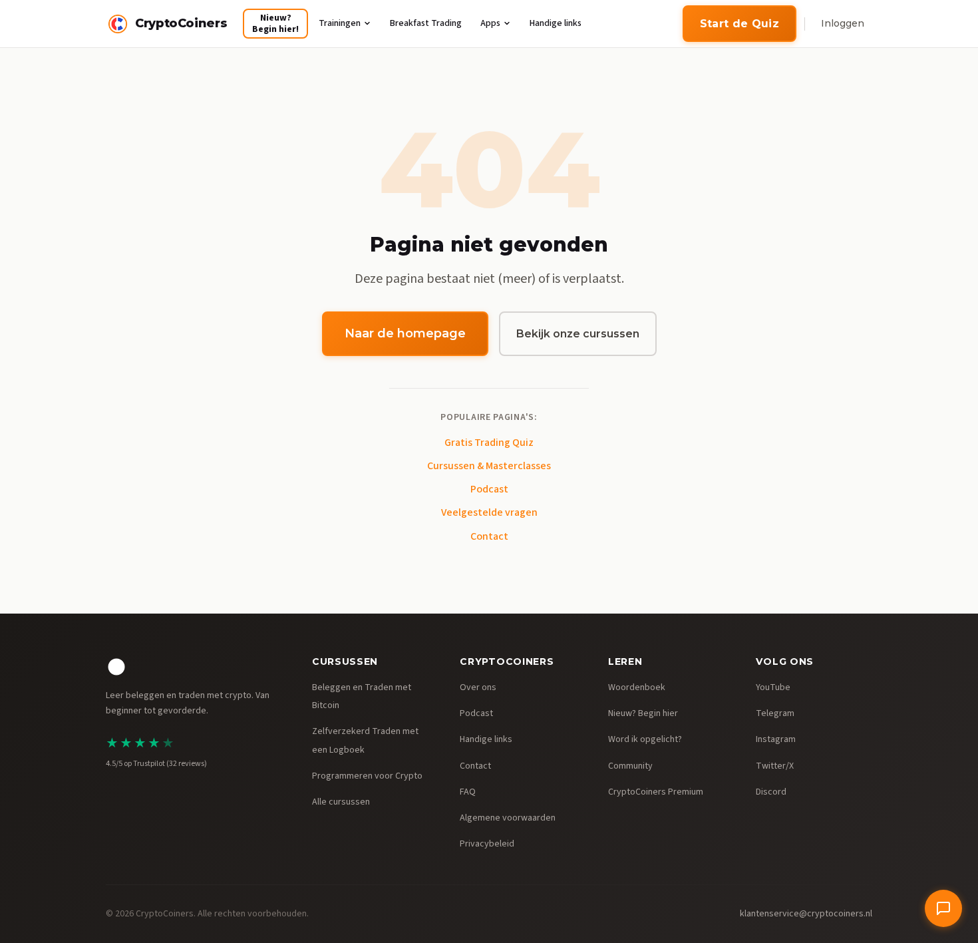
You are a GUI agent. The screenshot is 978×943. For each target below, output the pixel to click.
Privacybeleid (487, 843)
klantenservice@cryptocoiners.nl (806, 913)
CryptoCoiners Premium (655, 792)
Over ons (478, 687)
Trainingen (340, 23)
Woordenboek (636, 687)
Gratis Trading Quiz (489, 442)
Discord (771, 792)
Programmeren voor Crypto (367, 776)
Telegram (775, 713)
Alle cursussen (341, 802)
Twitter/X (775, 766)
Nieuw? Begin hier (643, 713)
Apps (490, 23)
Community (630, 766)
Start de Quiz (739, 23)
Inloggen (842, 23)
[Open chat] (943, 908)
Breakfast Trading (426, 23)
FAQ (468, 792)
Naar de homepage (405, 333)
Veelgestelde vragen (489, 512)
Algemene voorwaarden (508, 818)
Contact (489, 536)
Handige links (555, 23)
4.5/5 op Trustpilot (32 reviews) (156, 763)
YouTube (773, 687)
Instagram (776, 739)
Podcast (489, 489)
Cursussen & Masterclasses (489, 466)
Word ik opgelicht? (645, 739)
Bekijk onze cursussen (577, 333)
